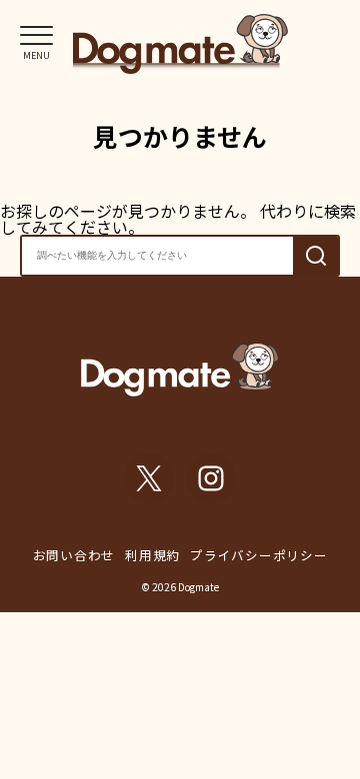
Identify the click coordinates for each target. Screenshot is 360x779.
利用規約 (152, 554)
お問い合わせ (74, 554)
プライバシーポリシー (259, 554)
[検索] (315, 255)
